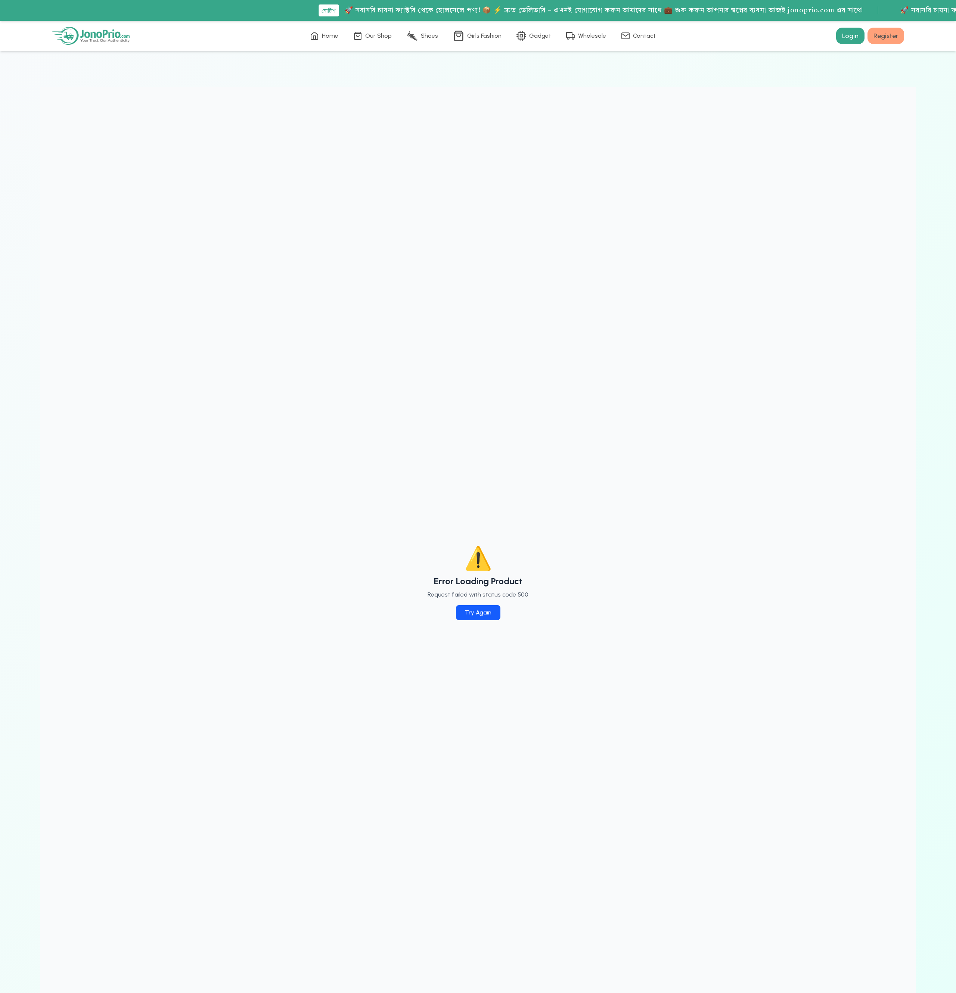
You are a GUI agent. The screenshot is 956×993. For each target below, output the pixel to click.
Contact (644, 35)
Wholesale (592, 35)
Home (330, 35)
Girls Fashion (484, 35)
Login (850, 36)
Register (885, 36)
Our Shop (378, 35)
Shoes (429, 35)
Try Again (478, 612)
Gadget (540, 35)
